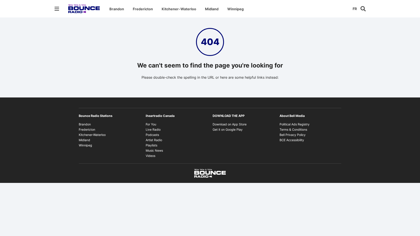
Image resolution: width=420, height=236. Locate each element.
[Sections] (56, 8)
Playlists (151, 145)
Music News (154, 150)
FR (355, 9)
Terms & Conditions (293, 129)
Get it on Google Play (228, 129)
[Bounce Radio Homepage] (84, 8)
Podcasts (152, 135)
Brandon (116, 9)
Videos (150, 156)
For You (151, 124)
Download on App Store (230, 124)
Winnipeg (235, 9)
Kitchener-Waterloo (179, 9)
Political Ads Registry (295, 124)
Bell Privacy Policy (293, 135)
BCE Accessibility (292, 140)
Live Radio (153, 129)
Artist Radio (154, 140)
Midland (212, 9)
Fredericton (143, 9)
